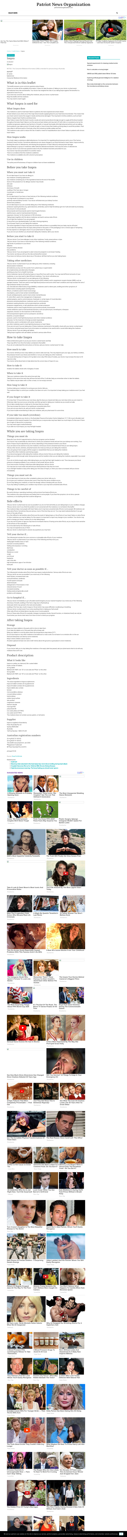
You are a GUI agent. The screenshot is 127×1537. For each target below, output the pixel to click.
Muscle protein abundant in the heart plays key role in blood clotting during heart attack (39, 764)
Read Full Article (17, 756)
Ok (121, 1534)
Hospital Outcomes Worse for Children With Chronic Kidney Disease (33, 766)
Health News (12, 13)
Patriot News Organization (63, 4)
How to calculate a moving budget (97, 69)
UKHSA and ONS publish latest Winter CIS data (101, 73)
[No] (125, 1534)
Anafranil (14, 762)
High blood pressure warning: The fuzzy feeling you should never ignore (34, 768)
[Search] (117, 13)
